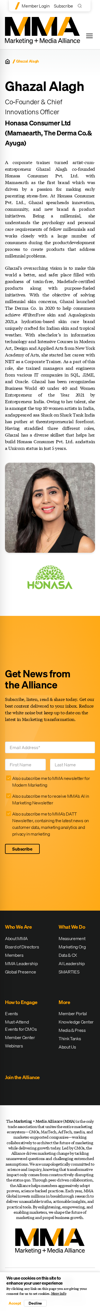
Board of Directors (22, 946)
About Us (67, 1046)
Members (14, 955)
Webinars (14, 1045)
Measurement (72, 938)
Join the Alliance (22, 1077)
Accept (15, 1303)
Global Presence (20, 971)
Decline (35, 1303)
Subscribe (63, 5)
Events (11, 1013)
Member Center (20, 1037)
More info (58, 1293)
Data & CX (68, 955)
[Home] (7, 61)
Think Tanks (70, 1038)
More (64, 1002)
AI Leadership (72, 963)
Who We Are (18, 927)
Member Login (35, 5)
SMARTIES (69, 971)
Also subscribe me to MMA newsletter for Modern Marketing (51, 782)
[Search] (81, 5)
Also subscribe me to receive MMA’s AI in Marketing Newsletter (50, 799)
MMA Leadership (21, 963)
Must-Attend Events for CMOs (21, 1025)
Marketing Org (72, 946)
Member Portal (73, 1013)
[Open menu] (89, 35)
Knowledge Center (76, 1021)
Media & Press (72, 1030)
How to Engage (21, 1002)
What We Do (72, 927)
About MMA (16, 938)
